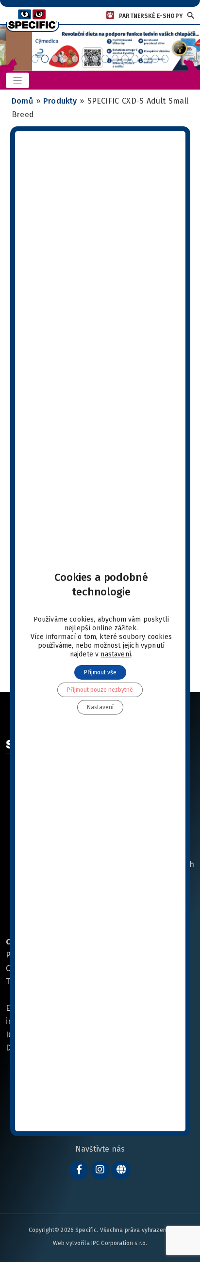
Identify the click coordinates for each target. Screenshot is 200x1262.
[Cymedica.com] (121, 1170)
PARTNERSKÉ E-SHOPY (151, 16)
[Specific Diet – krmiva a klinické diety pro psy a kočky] (32, 18)
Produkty (60, 101)
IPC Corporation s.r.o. (119, 1243)
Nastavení (99, 707)
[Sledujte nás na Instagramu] (100, 1170)
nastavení (115, 654)
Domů (22, 101)
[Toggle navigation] (17, 81)
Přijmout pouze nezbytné (100, 689)
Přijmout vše (99, 672)
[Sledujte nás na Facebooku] (78, 1170)
